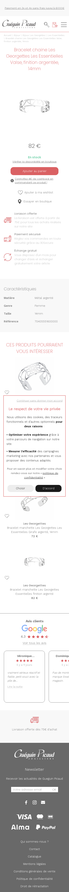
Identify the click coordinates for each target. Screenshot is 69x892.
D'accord (48, 488)
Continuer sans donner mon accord (39, 400)
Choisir (20, 488)
